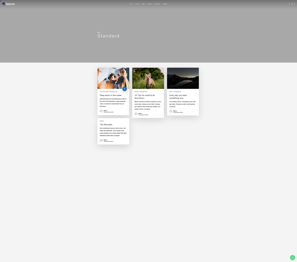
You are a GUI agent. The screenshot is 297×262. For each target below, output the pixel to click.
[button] (292, 257)
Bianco (105, 110)
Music (171, 91)
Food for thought (104, 91)
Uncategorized (113, 91)
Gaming (137, 91)
